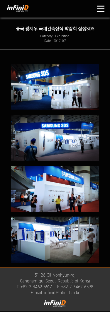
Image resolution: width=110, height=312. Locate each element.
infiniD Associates (18, 14)
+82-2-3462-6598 (77, 286)
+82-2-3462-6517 (36, 286)
